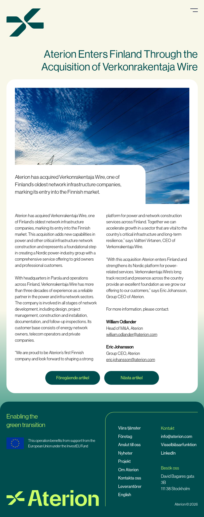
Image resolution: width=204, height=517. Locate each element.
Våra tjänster (129, 427)
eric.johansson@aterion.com (130, 359)
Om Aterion (128, 469)
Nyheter (125, 453)
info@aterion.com (176, 436)
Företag (125, 436)
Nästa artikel (132, 377)
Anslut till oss (129, 444)
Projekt (124, 461)
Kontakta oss (129, 477)
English (124, 494)
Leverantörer (130, 486)
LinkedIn (168, 453)
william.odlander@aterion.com (131, 334)
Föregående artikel (72, 377)
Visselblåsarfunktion (179, 444)
